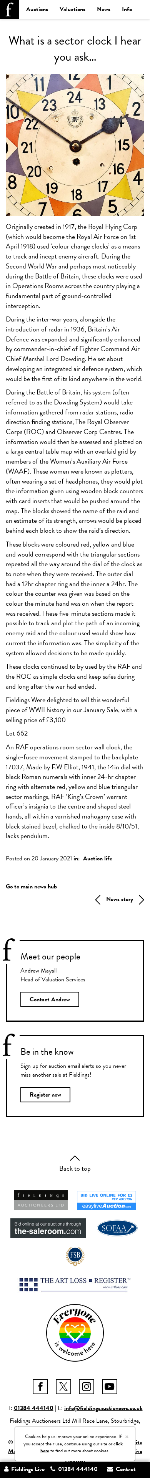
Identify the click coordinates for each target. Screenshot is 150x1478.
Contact (125, 1469)
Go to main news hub (31, 886)
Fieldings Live (27, 1469)
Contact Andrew (50, 999)
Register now (45, 1094)
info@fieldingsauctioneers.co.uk (103, 1408)
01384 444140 (33, 1408)
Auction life (97, 858)
